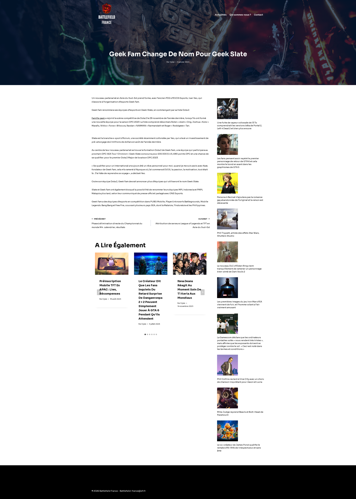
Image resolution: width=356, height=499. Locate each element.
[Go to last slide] (99, 292)
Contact (258, 14)
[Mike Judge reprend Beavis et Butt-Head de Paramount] (240, 398)
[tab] (145, 334)
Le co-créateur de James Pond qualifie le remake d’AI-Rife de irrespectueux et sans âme (239, 447)
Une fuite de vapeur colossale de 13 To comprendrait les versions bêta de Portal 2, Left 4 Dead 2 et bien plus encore (239, 125)
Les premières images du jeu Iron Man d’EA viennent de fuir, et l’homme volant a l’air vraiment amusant (239, 304)
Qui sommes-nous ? (240, 14)
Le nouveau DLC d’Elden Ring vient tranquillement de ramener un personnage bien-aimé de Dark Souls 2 (239, 268)
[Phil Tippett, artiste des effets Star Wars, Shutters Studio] (240, 219)
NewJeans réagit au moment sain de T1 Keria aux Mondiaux (189, 289)
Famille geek (98, 118)
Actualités (221, 14)
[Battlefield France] (106, 15)
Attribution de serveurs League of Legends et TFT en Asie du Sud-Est (182, 223)
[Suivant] (203, 292)
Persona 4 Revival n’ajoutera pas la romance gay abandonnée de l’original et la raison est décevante (240, 200)
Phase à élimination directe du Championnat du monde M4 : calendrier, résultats (117, 223)
